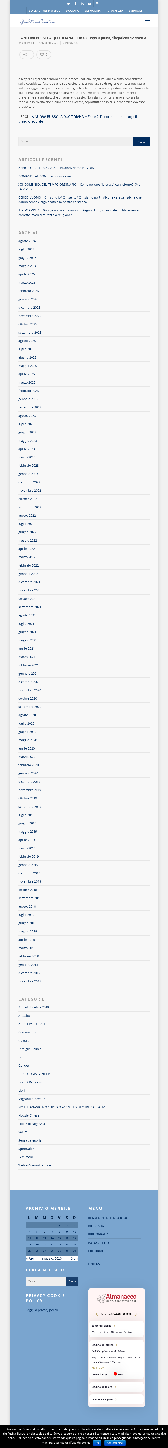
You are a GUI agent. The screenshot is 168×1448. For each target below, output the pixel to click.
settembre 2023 (29, 407)
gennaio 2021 (28, 673)
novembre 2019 (29, 790)
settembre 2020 (29, 707)
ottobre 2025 (27, 324)
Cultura (23, 1040)
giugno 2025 (27, 357)
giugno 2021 (27, 632)
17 (74, 1238)
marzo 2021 (26, 657)
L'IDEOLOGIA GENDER (34, 1074)
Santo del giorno (116, 1329)
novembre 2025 (29, 316)
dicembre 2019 (29, 781)
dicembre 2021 (29, 582)
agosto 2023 (27, 415)
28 (52, 1250)
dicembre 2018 (29, 873)
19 (37, 1244)
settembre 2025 (29, 332)
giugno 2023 (27, 432)
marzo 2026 (26, 282)
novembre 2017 (29, 981)
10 (74, 1231)
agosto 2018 (27, 906)
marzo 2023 (26, 457)
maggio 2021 (27, 640)
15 (59, 1238)
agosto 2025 (27, 341)
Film (21, 1057)
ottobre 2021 (27, 598)
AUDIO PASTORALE (32, 1024)
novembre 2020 (29, 690)
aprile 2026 (26, 274)
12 (37, 1238)
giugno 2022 (27, 532)
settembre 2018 (29, 898)
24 (74, 1244)
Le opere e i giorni (116, 1399)
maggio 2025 (27, 366)
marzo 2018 (26, 948)
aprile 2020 (26, 748)
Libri (21, 1090)
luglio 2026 (26, 249)
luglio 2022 (26, 524)
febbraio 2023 (28, 465)
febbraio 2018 (28, 956)
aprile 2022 (26, 549)
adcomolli (28, 43)
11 (29, 1238)
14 (52, 1238)
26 (37, 1250)
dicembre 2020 (29, 682)
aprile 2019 (26, 840)
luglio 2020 (26, 723)
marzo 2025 (26, 382)
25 (29, 1250)
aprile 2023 (26, 449)
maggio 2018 (27, 931)
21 (52, 1244)
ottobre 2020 (27, 698)
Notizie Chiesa (28, 1115)
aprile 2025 (26, 374)
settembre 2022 (29, 507)
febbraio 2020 (28, 765)
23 (67, 1244)
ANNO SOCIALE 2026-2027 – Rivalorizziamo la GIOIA (56, 168)
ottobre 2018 (27, 890)
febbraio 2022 (28, 565)
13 (44, 1238)
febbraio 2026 (28, 291)
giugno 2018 (27, 923)
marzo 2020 (26, 757)
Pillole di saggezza (31, 1124)
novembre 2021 (29, 590)
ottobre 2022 (27, 499)
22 (59, 1244)
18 (29, 1244)
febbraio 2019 (28, 856)
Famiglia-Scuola (29, 1049)
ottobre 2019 (27, 798)
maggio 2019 (27, 831)
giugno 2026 (27, 257)
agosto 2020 (27, 715)
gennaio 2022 (28, 574)
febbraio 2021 (28, 665)
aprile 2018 (26, 940)
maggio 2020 (27, 740)
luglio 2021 (26, 623)
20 (44, 1244)
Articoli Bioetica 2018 (33, 1007)
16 (67, 1238)
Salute (23, 1132)
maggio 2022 (27, 540)
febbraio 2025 (28, 391)
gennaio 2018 (28, 964)
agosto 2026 (27, 241)
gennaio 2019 (28, 865)
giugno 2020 (27, 732)
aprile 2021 (26, 648)
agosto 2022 (27, 515)
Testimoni (25, 1157)
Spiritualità (26, 1149)
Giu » (74, 1258)
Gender (23, 1065)
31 (74, 1250)
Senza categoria (30, 1140)
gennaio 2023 (28, 474)
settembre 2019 (29, 806)
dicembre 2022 (29, 482)
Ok (97, 1442)
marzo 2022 (26, 557)
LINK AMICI (96, 1264)
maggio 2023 (27, 440)
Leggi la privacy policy (42, 1310)
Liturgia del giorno (116, 1359)
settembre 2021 (29, 607)
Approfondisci (115, 1442)
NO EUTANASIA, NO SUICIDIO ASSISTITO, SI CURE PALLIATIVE (62, 1107)
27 (44, 1250)
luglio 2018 (26, 915)
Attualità (24, 1015)
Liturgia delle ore (116, 1387)
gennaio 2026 (28, 299)
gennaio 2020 (28, 773)
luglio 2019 (26, 815)
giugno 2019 (27, 823)
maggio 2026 (27, 266)
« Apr (30, 1258)
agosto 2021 (27, 615)
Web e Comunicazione (34, 1165)
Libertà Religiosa (30, 1082)
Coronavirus (70, 43)
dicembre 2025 (29, 307)
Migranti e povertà (31, 1099)
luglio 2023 (26, 424)
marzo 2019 (26, 848)
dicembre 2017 (29, 973)
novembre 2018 (29, 881)
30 (67, 1250)
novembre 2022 (29, 490)
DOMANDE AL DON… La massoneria (44, 176)
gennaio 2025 (28, 399)
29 (59, 1250)
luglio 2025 (26, 349)
